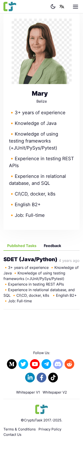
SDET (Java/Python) (30, 259)
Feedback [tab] (52, 245)
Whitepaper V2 (55, 392)
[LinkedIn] (30, 377)
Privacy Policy (50, 429)
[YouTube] (35, 364)
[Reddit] (69, 364)
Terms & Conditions (19, 429)
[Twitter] (23, 364)
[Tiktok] (53, 377)
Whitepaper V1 (28, 392)
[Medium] (12, 364)
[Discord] (58, 364)
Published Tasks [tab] (21, 245)
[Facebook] (41, 377)
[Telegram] (46, 364)
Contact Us (12, 434)
